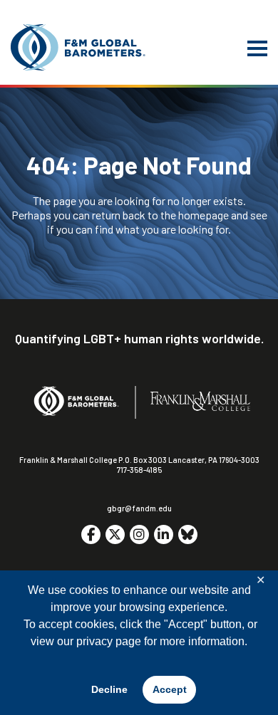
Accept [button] (170, 689)
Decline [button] (109, 689)
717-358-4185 (139, 469)
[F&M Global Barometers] (78, 47)
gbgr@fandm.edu (139, 508)
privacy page (108, 641)
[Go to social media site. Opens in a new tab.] (91, 534)
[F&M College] (200, 402)
